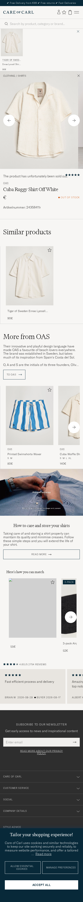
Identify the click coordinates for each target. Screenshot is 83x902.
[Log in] (58, 12)
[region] (41, 686)
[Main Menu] (76, 12)
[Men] (32, 608)
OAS (6, 183)
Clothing (9, 75)
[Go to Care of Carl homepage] (18, 12)
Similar (27, 232)
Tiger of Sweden (11, 60)
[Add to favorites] (48, 251)
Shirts (22, 75)
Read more (39, 554)
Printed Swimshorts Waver (24, 454)
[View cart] (70, 12)
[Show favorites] (64, 12)
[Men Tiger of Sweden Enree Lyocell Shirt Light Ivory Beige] (12, 42)
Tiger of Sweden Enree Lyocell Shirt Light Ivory (26, 311)
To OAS (12, 374)
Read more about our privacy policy (41, 752)
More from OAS (26, 336)
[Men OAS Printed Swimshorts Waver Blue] (29, 415)
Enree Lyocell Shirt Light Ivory (11, 64)
